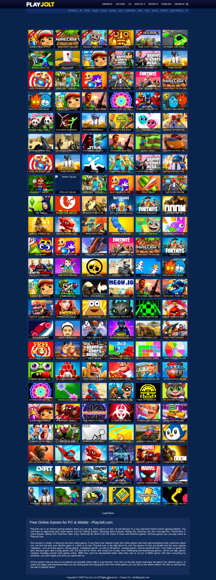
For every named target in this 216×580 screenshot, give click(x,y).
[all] (185, 10)
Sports (153, 4)
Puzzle (155, 10)
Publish (166, 4)
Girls (121, 10)
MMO (147, 10)
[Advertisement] (108, 20)
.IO (129, 4)
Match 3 (140, 4)
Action (120, 4)
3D (81, 10)
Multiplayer (130, 10)
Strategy (112, 10)
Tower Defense (176, 10)
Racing (103, 10)
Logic (140, 10)
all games (72, 10)
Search (181, 4)
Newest (107, 4)
